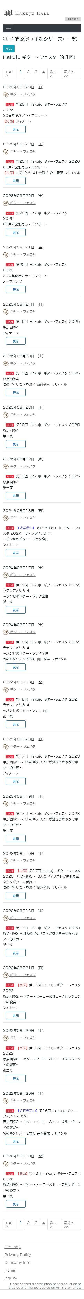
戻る (8, 48)
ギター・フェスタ (22, 94)
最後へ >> (69, 73)
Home (9, 1270)
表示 (16, 129)
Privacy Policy (17, 1254)
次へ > (53, 73)
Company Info (17, 1262)
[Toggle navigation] (8, 28)
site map (12, 1246)
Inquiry (10, 1278)
